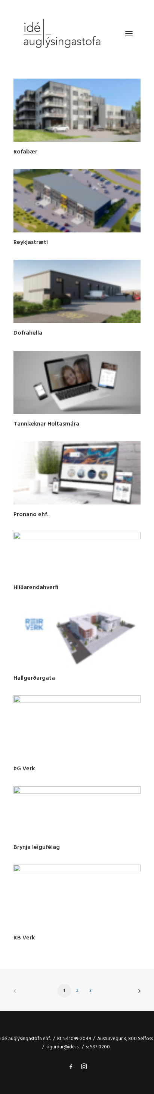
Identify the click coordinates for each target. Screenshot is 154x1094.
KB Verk (24, 938)
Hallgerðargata (34, 678)
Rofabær (25, 152)
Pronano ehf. (31, 514)
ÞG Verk (24, 769)
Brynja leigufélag (36, 847)
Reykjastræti (30, 242)
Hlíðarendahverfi (35, 587)
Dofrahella (27, 333)
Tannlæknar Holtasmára (46, 424)
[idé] (61, 33)
